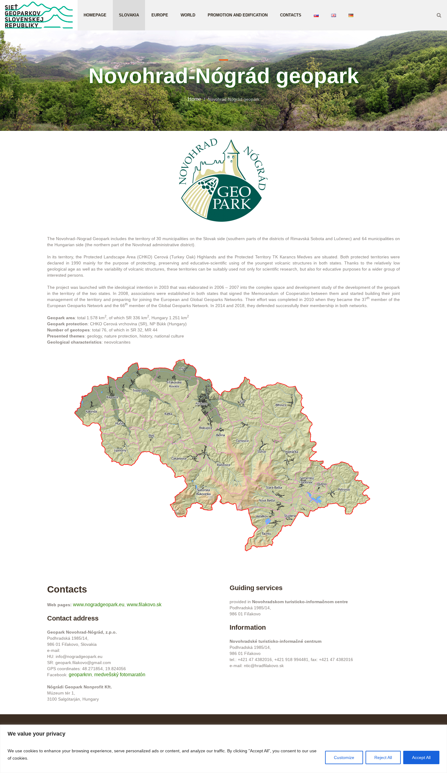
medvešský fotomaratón (119, 674)
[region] (223, 749)
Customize (344, 757)
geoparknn (80, 674)
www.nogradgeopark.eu (98, 604)
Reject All (383, 757)
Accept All (421, 757)
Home (194, 99)
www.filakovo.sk (144, 604)
